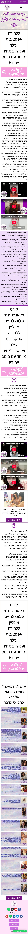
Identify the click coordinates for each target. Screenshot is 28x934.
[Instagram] (5, 2)
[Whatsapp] (2, 2)
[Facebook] (11, 2)
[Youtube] (8, 2)
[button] (21, 7)
